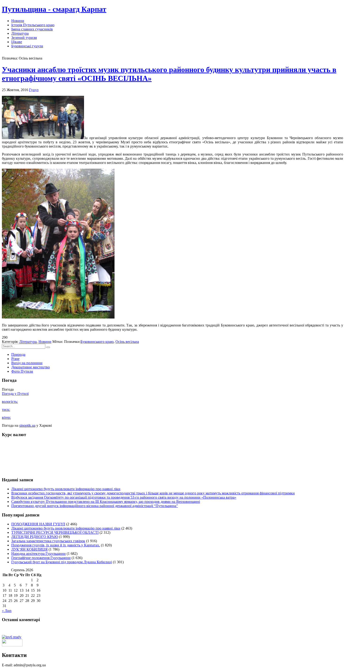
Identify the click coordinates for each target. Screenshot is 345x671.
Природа (18, 354)
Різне (15, 359)
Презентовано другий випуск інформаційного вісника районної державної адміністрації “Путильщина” (94, 506)
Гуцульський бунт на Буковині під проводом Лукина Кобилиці (61, 562)
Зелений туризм (24, 38)
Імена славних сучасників (32, 29)
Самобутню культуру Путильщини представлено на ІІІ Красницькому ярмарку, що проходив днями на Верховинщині (105, 502)
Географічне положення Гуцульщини (41, 558)
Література (20, 33)
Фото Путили (22, 371)
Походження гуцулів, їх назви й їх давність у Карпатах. (55, 545)
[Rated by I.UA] (12, 645)
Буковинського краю (97, 342)
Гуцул (33, 90)
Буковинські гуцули (27, 46)
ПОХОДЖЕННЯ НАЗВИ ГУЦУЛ (38, 524)
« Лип (7, 611)
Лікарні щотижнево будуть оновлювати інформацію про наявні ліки (65, 489)
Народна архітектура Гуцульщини (38, 554)
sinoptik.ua (27, 425)
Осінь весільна (127, 342)
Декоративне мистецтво (30, 367)
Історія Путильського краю (32, 25)
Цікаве (16, 42)
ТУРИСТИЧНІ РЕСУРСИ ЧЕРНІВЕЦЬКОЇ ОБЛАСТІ (55, 532)
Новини (17, 21)
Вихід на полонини (26, 363)
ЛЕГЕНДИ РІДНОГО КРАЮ (34, 537)
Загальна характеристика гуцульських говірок (48, 541)
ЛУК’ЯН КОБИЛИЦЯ (29, 549)
